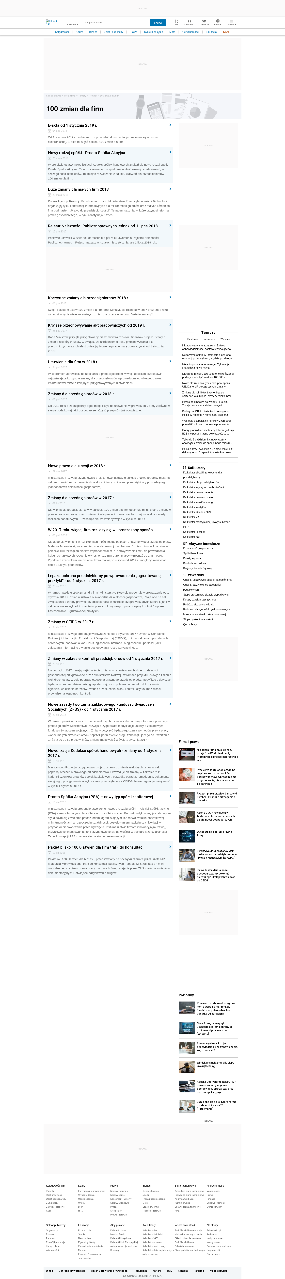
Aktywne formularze (204, 543)
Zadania (50, 1238)
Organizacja (52, 1230)
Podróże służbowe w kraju (198, 604)
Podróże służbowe (184, 1242)
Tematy (82, 95)
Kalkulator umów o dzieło (198, 497)
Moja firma (69, 95)
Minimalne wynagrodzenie (188, 1234)
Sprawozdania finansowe (188, 1206)
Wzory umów (213, 1242)
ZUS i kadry (52, 1202)
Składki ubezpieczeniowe (188, 1238)
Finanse (211, 1199)
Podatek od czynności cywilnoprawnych (206, 609)
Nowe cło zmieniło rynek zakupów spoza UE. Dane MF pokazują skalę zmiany (206, 385)
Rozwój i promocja (55, 1242)
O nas (49, 1270)
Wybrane (225, 339)
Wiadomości (213, 1191)
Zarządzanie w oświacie (90, 1246)
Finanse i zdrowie (151, 1210)
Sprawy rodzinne (119, 1191)
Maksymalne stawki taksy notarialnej (204, 614)
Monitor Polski (117, 1234)
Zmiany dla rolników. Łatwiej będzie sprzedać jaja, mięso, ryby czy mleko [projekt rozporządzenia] (208, 394)
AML (177, 1210)
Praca (113, 1206)
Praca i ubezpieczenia (153, 1199)
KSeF (226, 32)
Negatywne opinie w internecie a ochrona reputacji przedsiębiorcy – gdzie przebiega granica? (207, 357)
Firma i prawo (189, 741)
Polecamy (186, 995)
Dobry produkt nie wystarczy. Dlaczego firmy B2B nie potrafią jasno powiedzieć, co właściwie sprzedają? (208, 432)
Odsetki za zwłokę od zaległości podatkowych (202, 587)
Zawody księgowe (55, 1206)
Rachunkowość (54, 1195)
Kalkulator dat (191, 536)
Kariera (157, 1270)
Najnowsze (209, 339)
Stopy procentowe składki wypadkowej (206, 594)
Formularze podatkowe (219, 1246)
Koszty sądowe (192, 558)
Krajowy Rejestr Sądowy (197, 568)
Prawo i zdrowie (118, 1214)
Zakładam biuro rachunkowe (189, 1191)
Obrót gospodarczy (56, 1199)
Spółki (145, 1195)
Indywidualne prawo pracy (91, 1191)
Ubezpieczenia (86, 1199)
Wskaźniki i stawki (185, 1225)
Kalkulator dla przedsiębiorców (201, 482)
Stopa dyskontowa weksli (198, 619)
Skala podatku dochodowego (190, 1250)
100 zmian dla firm (109, 95)
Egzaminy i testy (86, 1242)
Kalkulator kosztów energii (198, 502)
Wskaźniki (196, 575)
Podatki (50, 1191)
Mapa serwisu (218, 1270)
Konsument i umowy (120, 1199)
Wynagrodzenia (86, 1195)
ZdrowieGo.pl (214, 1230)
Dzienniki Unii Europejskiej (124, 1242)
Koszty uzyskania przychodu (200, 599)
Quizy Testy (190, 624)
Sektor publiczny (113, 32)
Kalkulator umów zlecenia (198, 492)
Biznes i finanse (150, 1191)
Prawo (133, 32)
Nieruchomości (190, 32)
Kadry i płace (53, 1246)
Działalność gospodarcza (198, 548)
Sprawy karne (117, 1195)
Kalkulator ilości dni (194, 532)
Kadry (79, 32)
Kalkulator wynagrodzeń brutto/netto (204, 487)
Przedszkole (84, 1230)
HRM (80, 1210)
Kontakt (183, 1270)
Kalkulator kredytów (194, 507)
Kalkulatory (196, 467)
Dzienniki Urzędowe (120, 1238)
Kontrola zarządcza (194, 563)
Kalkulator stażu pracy (154, 1246)
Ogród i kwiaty (214, 1206)
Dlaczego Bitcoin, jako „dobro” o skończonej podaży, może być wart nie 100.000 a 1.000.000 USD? (208, 375)
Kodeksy (114, 1250)
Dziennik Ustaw (118, 1230)
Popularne (192, 339)
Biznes (93, 32)
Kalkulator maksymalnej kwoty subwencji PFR (207, 524)
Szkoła (81, 1234)
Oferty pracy (213, 1254)
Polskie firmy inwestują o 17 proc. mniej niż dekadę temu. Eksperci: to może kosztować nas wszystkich (207, 451)
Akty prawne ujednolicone (123, 1246)
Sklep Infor (116, 1210)
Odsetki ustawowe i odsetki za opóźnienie (207, 579)
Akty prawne (117, 1225)
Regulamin (140, 1270)
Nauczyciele (84, 1238)
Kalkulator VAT (192, 517)
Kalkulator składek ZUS (197, 512)
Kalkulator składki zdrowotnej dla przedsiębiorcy (202, 475)
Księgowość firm (55, 1185)
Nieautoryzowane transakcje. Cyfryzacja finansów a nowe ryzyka (205, 366)
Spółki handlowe (193, 553)
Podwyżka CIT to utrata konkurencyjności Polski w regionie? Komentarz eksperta (206, 413)
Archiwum (212, 1234)
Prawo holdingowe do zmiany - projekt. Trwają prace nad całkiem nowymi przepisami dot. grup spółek (205, 404)
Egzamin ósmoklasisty (89, 1254)
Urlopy (81, 1202)
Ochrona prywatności (72, 1270)
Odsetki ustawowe (184, 1246)
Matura (82, 1250)
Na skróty (212, 1225)
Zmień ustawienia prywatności (109, 1270)
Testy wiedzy (84, 1258)
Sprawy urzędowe (119, 1202)
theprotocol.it (213, 1250)
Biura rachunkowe (185, 1185)
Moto (172, 32)
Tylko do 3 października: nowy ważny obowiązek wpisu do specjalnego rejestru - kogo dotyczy (207, 441)
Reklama (199, 1270)
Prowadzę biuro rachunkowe (189, 1195)
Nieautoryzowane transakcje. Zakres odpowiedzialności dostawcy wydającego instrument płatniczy (206, 347)
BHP (80, 1206)
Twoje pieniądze (153, 32)
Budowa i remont (215, 1202)
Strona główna (53, 95)
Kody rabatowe (214, 1238)
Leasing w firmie (150, 1206)
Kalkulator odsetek (152, 1242)
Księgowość (62, 32)
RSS (169, 1270)
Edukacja (211, 32)
